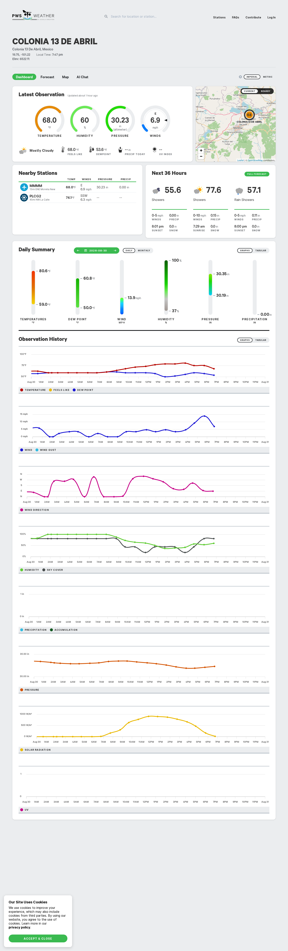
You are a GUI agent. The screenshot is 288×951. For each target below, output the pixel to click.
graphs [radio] (245, 250)
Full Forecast (257, 174)
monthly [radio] (144, 250)
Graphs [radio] (245, 340)
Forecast (47, 78)
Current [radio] (249, 91)
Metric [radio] (268, 77)
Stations (219, 17)
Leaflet (240, 160)
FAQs (235, 17)
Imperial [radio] (252, 77)
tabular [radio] (260, 250)
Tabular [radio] (260, 340)
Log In (271, 17)
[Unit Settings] (240, 77)
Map (65, 78)
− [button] (201, 156)
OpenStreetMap (255, 160)
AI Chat (82, 78)
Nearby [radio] (265, 91)
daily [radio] (129, 250)
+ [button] (201, 150)
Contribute (253, 17)
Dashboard (24, 78)
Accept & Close (38, 938)
